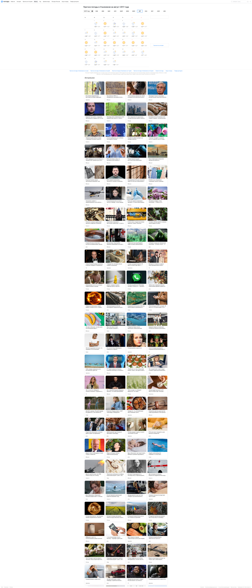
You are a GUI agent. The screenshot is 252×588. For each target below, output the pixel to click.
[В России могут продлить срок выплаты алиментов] (157, 427)
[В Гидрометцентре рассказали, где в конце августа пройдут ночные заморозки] (157, 511)
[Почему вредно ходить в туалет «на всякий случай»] (136, 427)
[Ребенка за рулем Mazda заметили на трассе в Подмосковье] (157, 532)
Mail (2, 587)
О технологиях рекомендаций (223, 587)
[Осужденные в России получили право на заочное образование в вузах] (136, 175)
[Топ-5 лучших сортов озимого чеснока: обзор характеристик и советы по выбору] (94, 554)
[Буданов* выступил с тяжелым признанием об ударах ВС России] (94, 112)
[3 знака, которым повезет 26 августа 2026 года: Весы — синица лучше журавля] (136, 259)
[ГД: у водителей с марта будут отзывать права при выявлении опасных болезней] (157, 364)
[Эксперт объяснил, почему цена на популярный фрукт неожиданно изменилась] (94, 322)
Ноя (158, 11)
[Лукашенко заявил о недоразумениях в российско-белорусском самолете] (94, 196)
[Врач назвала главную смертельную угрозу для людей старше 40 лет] (136, 532)
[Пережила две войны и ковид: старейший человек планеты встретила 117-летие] (94, 133)
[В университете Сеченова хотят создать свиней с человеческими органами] (157, 112)
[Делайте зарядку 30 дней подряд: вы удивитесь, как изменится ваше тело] (94, 406)
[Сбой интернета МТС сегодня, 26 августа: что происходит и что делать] (157, 301)
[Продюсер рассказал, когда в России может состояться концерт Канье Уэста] (136, 575)
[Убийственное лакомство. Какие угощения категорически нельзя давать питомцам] (136, 91)
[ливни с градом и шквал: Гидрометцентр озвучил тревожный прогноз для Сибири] (115, 280)
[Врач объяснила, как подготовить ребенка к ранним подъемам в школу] (136, 448)
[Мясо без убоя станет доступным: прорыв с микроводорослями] (115, 322)
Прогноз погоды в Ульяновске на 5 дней (100, 70)
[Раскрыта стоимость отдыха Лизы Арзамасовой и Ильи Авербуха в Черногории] (157, 259)
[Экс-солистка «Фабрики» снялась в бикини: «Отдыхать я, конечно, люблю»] (94, 385)
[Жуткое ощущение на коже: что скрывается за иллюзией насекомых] (94, 343)
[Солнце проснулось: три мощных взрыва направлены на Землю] (94, 511)
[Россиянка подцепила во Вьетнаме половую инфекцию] (94, 91)
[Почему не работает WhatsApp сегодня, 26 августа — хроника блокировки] (136, 280)
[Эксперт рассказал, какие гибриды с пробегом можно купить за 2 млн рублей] (115, 575)
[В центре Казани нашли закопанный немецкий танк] (94, 175)
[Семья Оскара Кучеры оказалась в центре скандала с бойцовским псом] (94, 259)
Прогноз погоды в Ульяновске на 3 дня (79, 70)
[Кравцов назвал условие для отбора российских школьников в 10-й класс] (157, 322)
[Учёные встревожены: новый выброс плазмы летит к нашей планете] (94, 301)
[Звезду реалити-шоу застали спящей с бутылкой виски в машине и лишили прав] (136, 490)
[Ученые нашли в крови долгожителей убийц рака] (136, 154)
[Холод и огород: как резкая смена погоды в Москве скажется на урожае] (115, 511)
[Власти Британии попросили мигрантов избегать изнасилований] (157, 154)
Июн (127, 11)
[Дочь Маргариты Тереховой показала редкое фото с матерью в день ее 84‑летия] (94, 490)
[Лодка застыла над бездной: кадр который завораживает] (136, 238)
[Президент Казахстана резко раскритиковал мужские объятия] (157, 91)
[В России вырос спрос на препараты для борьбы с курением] (115, 154)
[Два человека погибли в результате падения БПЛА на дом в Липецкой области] (157, 469)
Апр (115, 11)
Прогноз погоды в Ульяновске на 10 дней (143, 70)
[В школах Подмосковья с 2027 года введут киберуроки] (115, 406)
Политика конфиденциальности (211, 587)
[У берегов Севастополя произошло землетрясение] (136, 322)
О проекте (202, 587)
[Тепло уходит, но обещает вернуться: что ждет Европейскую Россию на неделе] (136, 385)
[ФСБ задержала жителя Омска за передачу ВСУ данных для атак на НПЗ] (94, 154)
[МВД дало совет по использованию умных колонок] (94, 532)
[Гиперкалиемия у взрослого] (94, 575)
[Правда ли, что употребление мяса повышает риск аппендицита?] (136, 406)
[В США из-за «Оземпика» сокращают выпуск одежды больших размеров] (157, 175)
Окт (152, 11)
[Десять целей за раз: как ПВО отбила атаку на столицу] (94, 469)
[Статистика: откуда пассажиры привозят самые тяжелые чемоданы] (136, 217)
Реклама (11, 587)
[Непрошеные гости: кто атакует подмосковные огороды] (94, 280)
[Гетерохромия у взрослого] (136, 343)
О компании (6, 587)
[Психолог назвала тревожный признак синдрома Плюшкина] (94, 217)
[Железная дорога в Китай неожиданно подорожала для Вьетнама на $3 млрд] (115, 301)
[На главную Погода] (6, 1)
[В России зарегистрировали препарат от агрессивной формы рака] (136, 196)
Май (121, 11)
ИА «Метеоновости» (247, 587)
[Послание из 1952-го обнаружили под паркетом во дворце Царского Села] (115, 91)
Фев (103, 11)
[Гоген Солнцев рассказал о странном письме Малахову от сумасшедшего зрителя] (157, 343)
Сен (146, 11)
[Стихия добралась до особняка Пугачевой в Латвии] (115, 133)
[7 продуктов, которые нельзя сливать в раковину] (115, 259)
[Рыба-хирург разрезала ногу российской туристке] (94, 364)
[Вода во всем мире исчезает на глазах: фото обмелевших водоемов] (157, 554)
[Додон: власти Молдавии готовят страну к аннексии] (94, 448)
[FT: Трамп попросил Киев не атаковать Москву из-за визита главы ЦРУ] (115, 364)
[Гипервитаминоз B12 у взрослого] (157, 575)
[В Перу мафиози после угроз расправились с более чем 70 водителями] (136, 554)
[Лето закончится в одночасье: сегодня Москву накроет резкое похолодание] (136, 112)
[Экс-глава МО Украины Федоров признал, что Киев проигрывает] (115, 385)
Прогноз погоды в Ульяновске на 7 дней (121, 70)
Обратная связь (234, 587)
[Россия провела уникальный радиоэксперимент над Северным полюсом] (115, 490)
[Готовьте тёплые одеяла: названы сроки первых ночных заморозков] (157, 217)
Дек (164, 11)
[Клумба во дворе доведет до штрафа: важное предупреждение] (136, 133)
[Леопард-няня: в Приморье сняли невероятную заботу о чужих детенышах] (115, 112)
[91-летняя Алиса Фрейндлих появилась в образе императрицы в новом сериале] (115, 343)
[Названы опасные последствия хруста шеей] (157, 490)
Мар (109, 11)
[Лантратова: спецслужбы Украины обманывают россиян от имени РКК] (115, 238)
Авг (140, 11)
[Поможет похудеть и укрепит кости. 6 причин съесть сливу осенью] (157, 133)
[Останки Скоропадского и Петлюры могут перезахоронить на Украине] (136, 469)
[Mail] (2, 1)
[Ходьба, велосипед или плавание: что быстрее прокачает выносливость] (157, 448)
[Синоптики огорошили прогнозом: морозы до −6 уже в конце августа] (115, 217)
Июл (133, 11)
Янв (97, 11)
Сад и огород (169, 70)
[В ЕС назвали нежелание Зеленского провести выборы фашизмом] (115, 175)
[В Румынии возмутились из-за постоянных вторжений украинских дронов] (136, 511)
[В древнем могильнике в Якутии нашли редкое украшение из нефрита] (136, 301)
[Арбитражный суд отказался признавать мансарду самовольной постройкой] (115, 427)
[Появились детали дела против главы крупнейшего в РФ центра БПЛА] (157, 406)
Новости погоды (159, 70)
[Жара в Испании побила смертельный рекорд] (115, 448)
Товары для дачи (178, 70)
